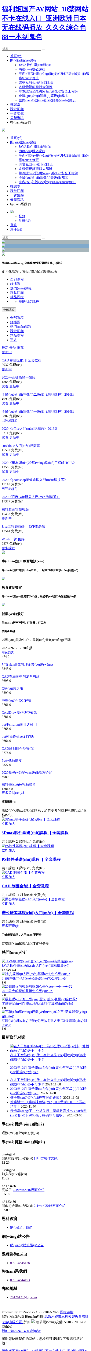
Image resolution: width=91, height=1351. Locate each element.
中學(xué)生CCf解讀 (16, 711)
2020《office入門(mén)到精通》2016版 (30, 432)
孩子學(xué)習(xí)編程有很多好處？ (36, 1113)
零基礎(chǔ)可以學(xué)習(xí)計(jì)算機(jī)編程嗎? (37, 1019)
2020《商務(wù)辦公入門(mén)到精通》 (31, 502)
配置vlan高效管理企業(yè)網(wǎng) (27, 673)
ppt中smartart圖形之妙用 (19, 736)
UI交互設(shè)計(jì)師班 (36, 82)
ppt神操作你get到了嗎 (18, 749)
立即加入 (8, 839)
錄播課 (15, 284)
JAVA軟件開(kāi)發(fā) (35, 65)
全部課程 (17, 279)
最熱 (13, 347)
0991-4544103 (20, 1297)
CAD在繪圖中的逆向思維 (21, 686)
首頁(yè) (16, 56)
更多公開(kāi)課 (13, 808)
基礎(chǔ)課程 (29, 301)
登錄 (22, 216)
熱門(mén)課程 (21, 288)
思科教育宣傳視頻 (15, 516)
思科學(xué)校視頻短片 (19, 800)
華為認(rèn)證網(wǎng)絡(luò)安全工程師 (48, 91)
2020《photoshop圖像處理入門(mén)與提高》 (35, 485)
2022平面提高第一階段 (19, 378)
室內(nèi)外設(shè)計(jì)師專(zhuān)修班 (47, 100)
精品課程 (17, 297)
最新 (5, 347)
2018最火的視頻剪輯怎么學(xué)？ (27, 1006)
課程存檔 (66, 1329)
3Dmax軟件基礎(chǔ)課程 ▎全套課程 (35, 848)
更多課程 (8, 555)
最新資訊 (17, 118)
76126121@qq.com (23, 1314)
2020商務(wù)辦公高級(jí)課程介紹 (27, 787)
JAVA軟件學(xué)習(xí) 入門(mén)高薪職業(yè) (35, 981)
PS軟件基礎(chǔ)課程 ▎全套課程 (31, 874)
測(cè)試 (8, 660)
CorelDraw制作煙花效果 (19, 724)
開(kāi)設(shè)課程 (23, 60)
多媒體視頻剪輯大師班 (35, 87)
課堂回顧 (17, 109)
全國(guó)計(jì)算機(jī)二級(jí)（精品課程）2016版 (38, 396)
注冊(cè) (24, 220)
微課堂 (15, 104)
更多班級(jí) (10, 941)
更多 (13, 340)
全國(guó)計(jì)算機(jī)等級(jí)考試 (43, 96)
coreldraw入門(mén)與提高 (21, 449)
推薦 (20, 347)
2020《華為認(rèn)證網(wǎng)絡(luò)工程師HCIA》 (39, 467)
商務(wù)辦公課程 (32, 69)
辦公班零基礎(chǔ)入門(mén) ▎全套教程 (38, 928)
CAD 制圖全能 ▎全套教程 (21, 361)
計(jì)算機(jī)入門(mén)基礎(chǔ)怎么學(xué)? (34, 993)
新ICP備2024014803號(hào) (21, 1348)
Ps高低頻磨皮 (12, 774)
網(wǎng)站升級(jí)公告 (27, 1262)
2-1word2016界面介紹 (28, 1206)
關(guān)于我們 (21, 1244)
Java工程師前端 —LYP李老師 (23, 533)
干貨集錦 (17, 113)
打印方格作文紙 (46, 1174)
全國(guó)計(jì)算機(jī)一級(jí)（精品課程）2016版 (38, 414)
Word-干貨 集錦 (13, 547)
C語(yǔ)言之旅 (12, 698)
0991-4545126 (20, 1279)
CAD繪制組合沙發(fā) (18, 762)
